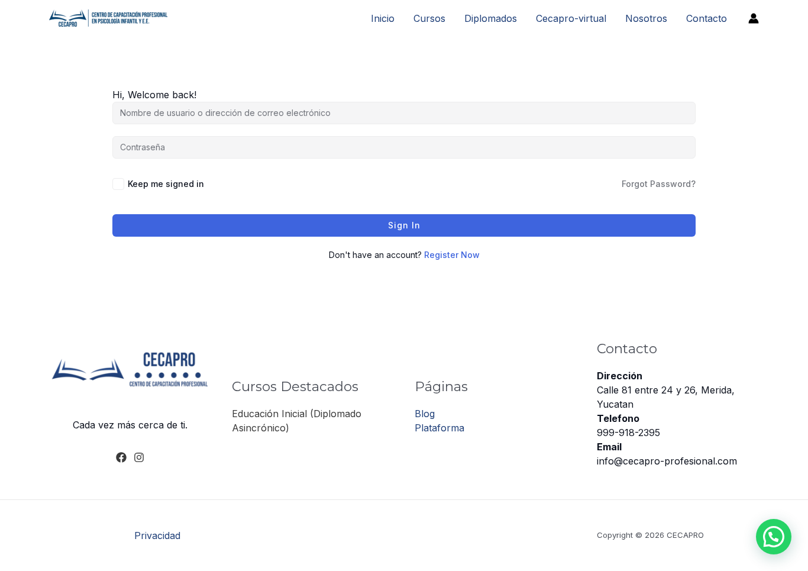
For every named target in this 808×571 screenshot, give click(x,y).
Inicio (383, 18)
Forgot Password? (659, 184)
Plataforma (439, 428)
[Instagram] (139, 457)
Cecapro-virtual (571, 18)
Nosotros (646, 18)
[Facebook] (121, 457)
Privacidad (157, 535)
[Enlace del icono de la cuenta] (753, 18)
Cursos (429, 18)
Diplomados (490, 18)
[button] (773, 536)
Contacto (706, 18)
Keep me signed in (166, 184)
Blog (425, 414)
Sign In (404, 225)
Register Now (452, 255)
